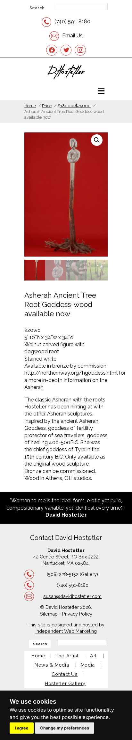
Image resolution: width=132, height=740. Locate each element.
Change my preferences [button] (64, 728)
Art (93, 655)
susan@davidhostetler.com (72, 596)
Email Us (72, 36)
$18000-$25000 (74, 105)
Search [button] (37, 7)
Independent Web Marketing (66, 631)
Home (30, 105)
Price (47, 105)
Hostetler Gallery (65, 683)
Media (88, 665)
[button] (97, 140)
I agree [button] (22, 728)
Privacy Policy (77, 614)
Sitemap (49, 614)
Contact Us (65, 674)
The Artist (67, 655)
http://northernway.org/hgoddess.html (71, 373)
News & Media (52, 665)
